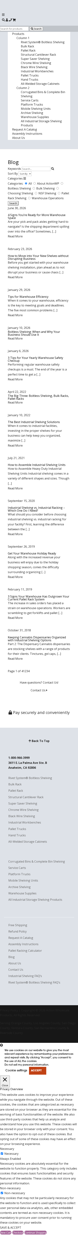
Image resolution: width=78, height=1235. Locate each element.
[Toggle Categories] (24, 178)
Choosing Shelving (21, 193)
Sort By (13, 174)
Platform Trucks (32, 104)
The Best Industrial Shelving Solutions (34, 422)
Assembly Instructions (27, 134)
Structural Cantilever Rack (38, 55)
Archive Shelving (32, 113)
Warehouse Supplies (35, 117)
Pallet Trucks (30, 75)
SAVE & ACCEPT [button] (10, 1228)
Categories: (15, 183)
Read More (15, 236)
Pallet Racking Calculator (25, 951)
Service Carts (29, 100)
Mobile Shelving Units (36, 109)
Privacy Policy (9, 1010)
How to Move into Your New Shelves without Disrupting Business (38, 257)
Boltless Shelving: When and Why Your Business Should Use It (34, 333)
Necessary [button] (7, 1149)
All (30, 183)
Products (18, 34)
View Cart (5, 1232)
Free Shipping (17, 925)
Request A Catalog (24, 129)
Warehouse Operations (48, 198)
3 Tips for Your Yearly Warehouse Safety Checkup (35, 359)
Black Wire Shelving (34, 67)
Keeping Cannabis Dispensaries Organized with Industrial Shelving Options (37, 638)
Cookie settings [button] (16, 1070)
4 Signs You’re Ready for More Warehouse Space (36, 216)
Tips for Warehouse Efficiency (28, 297)
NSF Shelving (47, 193)
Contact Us (38, 690)
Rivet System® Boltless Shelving (43, 42)
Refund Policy (17, 931)
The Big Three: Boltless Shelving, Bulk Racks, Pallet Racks (38, 397)
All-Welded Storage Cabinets (40, 84)
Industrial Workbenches (37, 71)
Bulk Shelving (46, 188)
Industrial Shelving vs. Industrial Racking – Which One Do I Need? (36, 509)
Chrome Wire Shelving (36, 63)
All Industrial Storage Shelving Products (35, 900)
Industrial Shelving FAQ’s (25, 976)
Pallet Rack (28, 50)
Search (37, 28)
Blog (11, 957)
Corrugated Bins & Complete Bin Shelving (36, 861)
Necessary (11, 1154)
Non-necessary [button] (10, 1188)
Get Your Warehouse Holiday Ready (32, 553)
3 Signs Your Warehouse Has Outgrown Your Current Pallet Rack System (38, 597)
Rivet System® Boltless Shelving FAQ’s (34, 982)
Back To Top (40, 741)
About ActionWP (48, 183)
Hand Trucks (29, 80)
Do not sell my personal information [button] (26, 1065)
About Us (18, 138)
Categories (15, 178)
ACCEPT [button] (36, 1070)
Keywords (14, 169)
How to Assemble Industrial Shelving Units (36, 465)
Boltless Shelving (20, 188)
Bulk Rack (27, 46)
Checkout (17, 1232)
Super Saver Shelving (35, 59)
